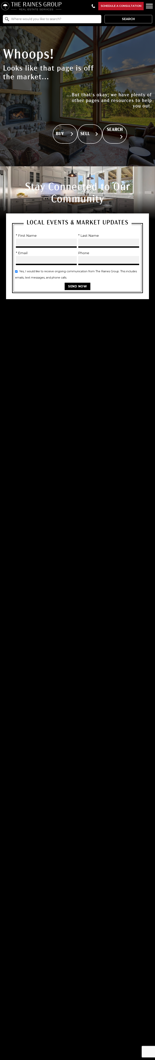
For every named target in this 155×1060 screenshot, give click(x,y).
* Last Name (88, 235)
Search (128, 19)
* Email (22, 253)
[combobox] (52, 19)
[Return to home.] (44, 6)
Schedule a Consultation (121, 6)
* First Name (26, 235)
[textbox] (54, 19)
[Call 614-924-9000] (93, 6)
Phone (83, 253)
